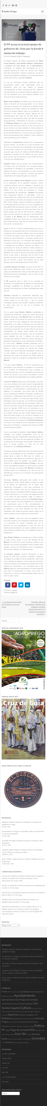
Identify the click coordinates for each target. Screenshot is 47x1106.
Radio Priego (10, 11)
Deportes (13, 1014)
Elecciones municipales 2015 (28, 1015)
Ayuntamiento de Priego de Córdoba (20, 999)
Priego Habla (6, 1058)
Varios (15, 590)
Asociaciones (10, 996)
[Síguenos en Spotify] (15, 5)
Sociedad (38, 1038)
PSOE (32, 1029)
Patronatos (5, 1026)
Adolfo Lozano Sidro (13, 992)
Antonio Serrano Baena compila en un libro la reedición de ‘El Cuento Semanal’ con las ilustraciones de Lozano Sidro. (23, 878)
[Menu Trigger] (42, 12)
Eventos (6, 1018)
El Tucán (5, 1068)
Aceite (4, 991)
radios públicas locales (8, 1034)
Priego (7, 1030)
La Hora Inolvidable (9, 1054)
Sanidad (28, 1034)
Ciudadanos (28, 1004)
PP (16, 592)
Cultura (25, 1008)
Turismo (8, 1042)
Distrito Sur (6, 1063)
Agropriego (25, 991)
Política (12, 592)
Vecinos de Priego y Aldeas (20, 1042)
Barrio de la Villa (18, 1004)
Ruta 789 (20, 1034)
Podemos (20, 1026)
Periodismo (12, 1026)
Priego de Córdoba (19, 1029)
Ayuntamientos (7, 1004)
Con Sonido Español (9, 1077)
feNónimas (23, 1018)
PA (34, 1019)
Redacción (26, 56)
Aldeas (32, 992)
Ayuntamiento (24, 995)
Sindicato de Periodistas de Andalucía (19, 1039)
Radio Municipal (39, 1030)
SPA (3, 1042)
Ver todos (5, 1082)
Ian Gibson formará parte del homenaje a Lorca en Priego (12, 604)
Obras (31, 1018)
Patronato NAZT (12, 1022)
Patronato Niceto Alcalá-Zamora (28, 1022)
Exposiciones (15, 1019)
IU (28, 1018)
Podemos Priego (28, 1026)
